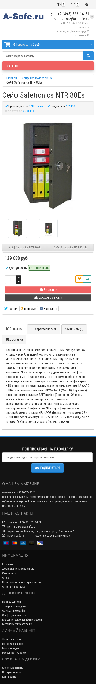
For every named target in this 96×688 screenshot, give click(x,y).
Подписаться (50, 468)
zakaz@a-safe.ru (75, 18)
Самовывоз (9, 573)
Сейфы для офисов (14, 615)
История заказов (12, 644)
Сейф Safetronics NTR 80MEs (70, 247)
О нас (5, 578)
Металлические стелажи (17, 624)
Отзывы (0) (76, 329)
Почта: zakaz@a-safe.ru (21, 526)
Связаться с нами (12, 668)
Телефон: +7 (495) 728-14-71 (24, 522)
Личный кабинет (12, 639)
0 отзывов (29, 111)
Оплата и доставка (13, 587)
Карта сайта (9, 677)
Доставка (16, 339)
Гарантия (7, 564)
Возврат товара (11, 672)
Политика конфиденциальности (22, 582)
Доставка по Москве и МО (18, 569)
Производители (12, 602)
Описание (16, 329)
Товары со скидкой (14, 606)
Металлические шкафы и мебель (22, 619)
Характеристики (46, 329)
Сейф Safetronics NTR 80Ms (25, 247)
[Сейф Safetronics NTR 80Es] (48, 165)
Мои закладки (11, 648)
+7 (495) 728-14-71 (73, 13)
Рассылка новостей (14, 653)
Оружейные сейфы (13, 611)
